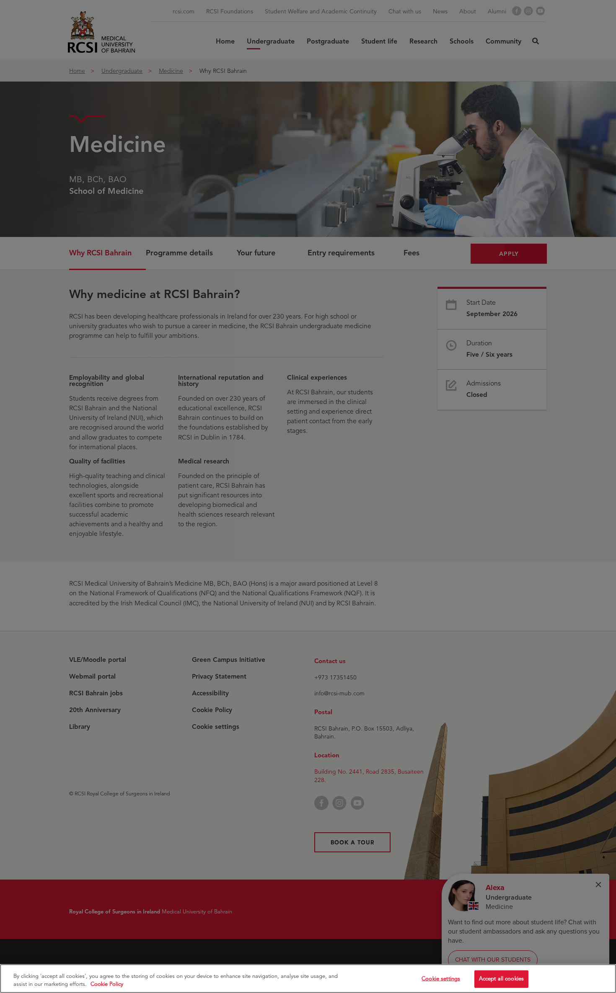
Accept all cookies (501, 978)
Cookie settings (441, 978)
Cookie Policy (107, 984)
